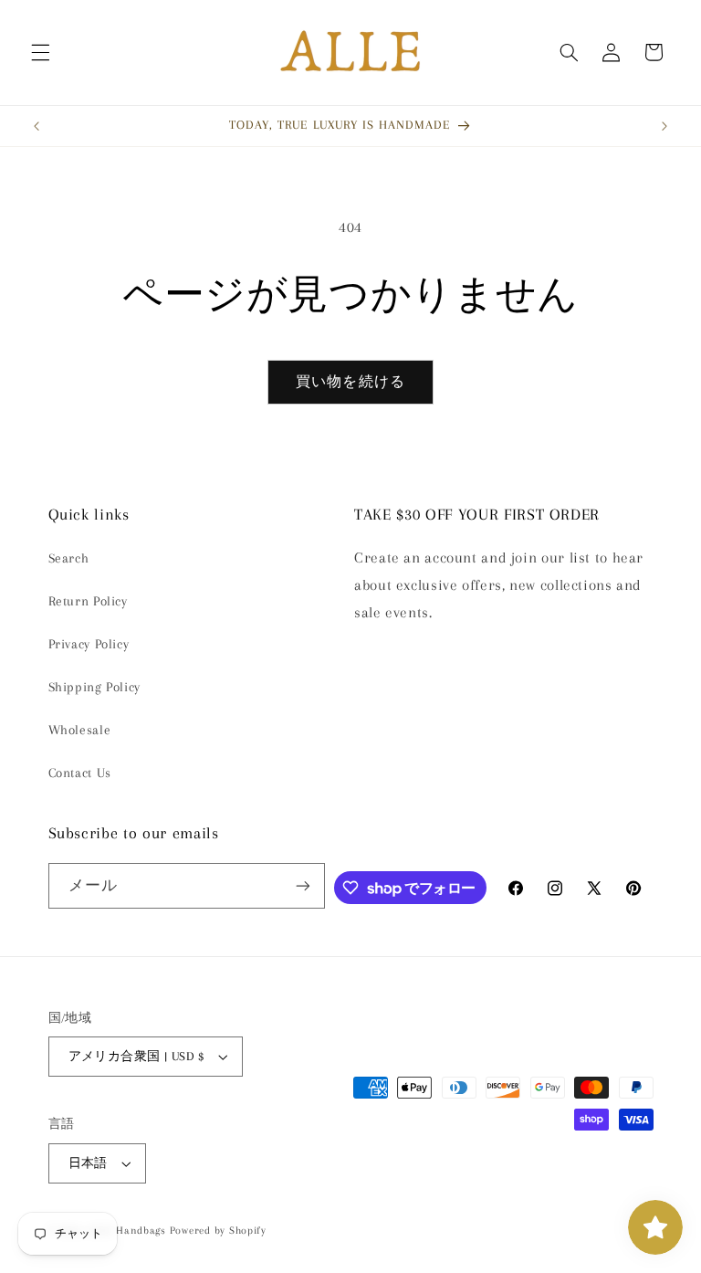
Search (68, 558)
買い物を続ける (350, 381)
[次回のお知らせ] (664, 126)
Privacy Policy (89, 643)
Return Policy (88, 601)
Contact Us (79, 772)
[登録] (303, 885)
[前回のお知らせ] (36, 126)
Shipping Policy (94, 686)
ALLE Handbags (127, 1230)
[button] (40, 52)
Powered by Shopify (218, 1230)
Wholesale (79, 729)
